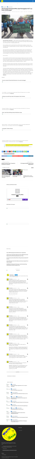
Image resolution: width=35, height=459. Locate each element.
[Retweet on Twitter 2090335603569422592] (11, 295)
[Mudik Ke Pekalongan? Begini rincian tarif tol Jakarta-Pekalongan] (8, 385)
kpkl (10, 11)
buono (22, 11)
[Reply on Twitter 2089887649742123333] (9, 351)
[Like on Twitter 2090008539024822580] (13, 313)
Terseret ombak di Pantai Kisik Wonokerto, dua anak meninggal (14, 80)
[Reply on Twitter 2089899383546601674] (9, 340)
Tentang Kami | (3, 456)
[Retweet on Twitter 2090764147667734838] (11, 285)
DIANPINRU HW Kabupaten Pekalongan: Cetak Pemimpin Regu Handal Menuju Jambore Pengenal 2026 (17, 265)
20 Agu (18, 288)
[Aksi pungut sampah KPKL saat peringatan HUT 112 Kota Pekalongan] (17, 26)
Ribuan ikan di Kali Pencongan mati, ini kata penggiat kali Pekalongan (6, 176)
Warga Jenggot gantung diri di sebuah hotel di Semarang (19, 402)
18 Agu (18, 354)
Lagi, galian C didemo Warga (7, 128)
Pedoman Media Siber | (8, 456)
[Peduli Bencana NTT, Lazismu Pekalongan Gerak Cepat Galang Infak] (28, 172)
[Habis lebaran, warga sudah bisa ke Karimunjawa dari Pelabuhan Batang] (8, 397)
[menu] (32, 1)
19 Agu (18, 343)
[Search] (31, 1)
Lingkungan (13, 11)
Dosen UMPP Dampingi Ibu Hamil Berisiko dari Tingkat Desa (16, 252)
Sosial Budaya (18, 11)
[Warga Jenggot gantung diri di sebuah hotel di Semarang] (8, 401)
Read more (12, 93)
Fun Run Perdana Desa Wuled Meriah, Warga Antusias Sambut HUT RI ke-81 (17, 258)
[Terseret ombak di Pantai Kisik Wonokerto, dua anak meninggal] (16, 90)
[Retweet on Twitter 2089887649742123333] (11, 351)
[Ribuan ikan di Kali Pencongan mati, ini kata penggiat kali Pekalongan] (7, 172)
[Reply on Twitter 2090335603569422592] (9, 295)
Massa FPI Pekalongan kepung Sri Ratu (16, 390)
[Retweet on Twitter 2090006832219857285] (11, 322)
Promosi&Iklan (16, 456)
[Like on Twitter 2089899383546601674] (13, 340)
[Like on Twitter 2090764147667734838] (13, 285)
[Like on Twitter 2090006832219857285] (13, 322)
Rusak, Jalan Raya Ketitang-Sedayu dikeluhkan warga (12, 112)
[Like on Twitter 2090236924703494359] (13, 304)
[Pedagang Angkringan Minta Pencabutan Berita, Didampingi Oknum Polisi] (8, 412)
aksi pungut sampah (6, 11)
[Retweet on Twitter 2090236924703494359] (11, 304)
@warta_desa (15, 279)
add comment (30, 11)
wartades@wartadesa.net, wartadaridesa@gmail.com (10, 450)
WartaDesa (11, 279)
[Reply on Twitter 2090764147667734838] (9, 285)
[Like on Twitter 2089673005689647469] (13, 359)
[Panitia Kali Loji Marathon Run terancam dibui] (17, 172)
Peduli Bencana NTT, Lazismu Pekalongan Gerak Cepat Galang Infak (28, 176)
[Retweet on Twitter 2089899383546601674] (11, 340)
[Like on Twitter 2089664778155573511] (13, 370)
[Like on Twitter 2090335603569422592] (13, 295)
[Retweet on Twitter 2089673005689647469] (11, 359)
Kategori (3, 453)
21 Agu (18, 279)
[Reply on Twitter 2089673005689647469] (9, 359)
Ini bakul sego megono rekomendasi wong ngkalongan (19, 405)
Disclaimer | (12, 456)
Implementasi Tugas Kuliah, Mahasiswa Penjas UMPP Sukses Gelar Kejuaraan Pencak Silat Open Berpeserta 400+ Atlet (17, 255)
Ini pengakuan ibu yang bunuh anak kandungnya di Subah (19, 417)
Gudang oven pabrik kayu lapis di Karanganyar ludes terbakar (13, 96)
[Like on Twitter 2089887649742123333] (13, 351)
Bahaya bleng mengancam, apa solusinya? (17, 409)
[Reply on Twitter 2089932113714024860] (9, 331)
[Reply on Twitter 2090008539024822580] (9, 313)
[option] (7, 173)
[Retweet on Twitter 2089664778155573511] (11, 370)
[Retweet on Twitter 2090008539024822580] (11, 313)
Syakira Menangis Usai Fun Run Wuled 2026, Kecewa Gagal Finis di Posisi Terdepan (17, 261)
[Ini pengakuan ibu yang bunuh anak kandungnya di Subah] (8, 416)
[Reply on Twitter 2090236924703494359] (9, 304)
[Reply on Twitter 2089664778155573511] (9, 370)
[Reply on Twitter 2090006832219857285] (9, 322)
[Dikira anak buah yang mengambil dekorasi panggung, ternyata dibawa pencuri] (8, 420)
